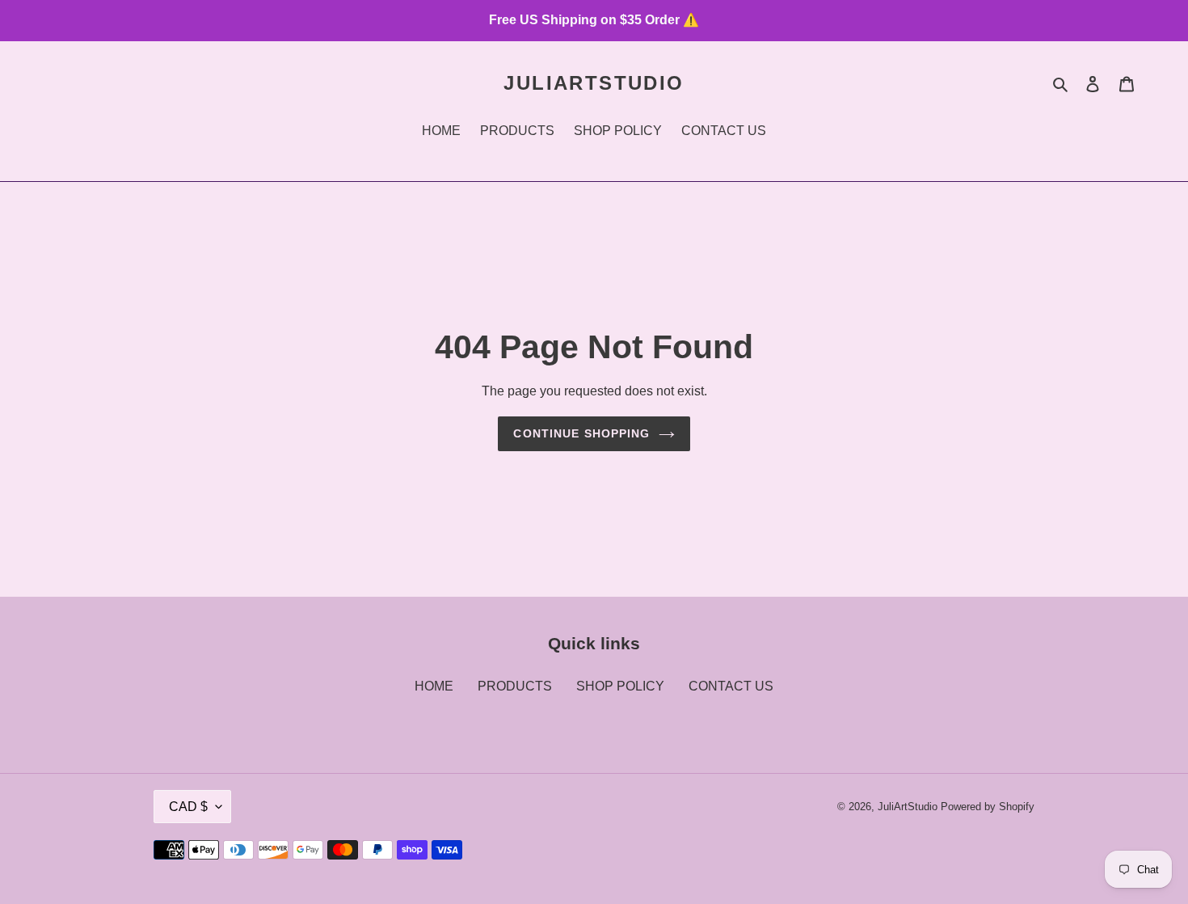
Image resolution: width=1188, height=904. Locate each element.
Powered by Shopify (987, 807)
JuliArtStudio (593, 83)
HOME (434, 686)
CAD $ (188, 806)
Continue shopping (581, 433)
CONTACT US (731, 686)
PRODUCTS (515, 686)
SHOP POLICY (620, 686)
